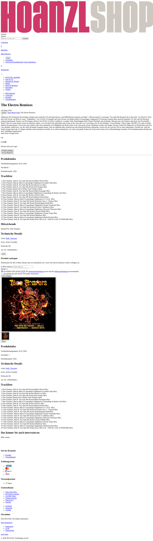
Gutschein (9, 95)
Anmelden (9, 60)
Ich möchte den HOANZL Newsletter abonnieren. (21, 274)
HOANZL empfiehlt (12, 77)
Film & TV (9, 79)
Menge (3, 269)
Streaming (9, 87)
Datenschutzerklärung (36, 271)
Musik (7, 83)
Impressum (9, 526)
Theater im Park (11, 498)
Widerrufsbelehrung (61, 271)
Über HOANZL (11, 492)
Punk (18, 113)
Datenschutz (9, 530)
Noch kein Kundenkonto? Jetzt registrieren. (20, 62)
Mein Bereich (10, 93)
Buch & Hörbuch (11, 85)
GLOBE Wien (10, 496)
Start (9, 113)
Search (3, 36)
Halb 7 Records (11, 238)
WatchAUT (9, 500)
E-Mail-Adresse (6, 267)
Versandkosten (10, 99)
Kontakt (8, 97)
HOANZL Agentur (12, 494)
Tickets (7, 90)
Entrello (8, 502)
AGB (23, 271)
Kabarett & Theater (12, 81)
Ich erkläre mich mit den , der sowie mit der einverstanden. (41, 271)
